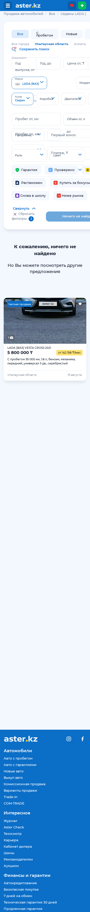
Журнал (10, 821)
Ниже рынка (72, 196)
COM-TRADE (14, 803)
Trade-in (11, 797)
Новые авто (14, 771)
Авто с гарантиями (20, 765)
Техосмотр (13, 834)
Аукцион (11, 866)
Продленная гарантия (23, 909)
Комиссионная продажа (24, 784)
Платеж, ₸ (59, 153)
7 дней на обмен (18, 896)
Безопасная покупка (21, 889)
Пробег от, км (27, 119)
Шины (9, 853)
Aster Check (14, 827)
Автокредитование (20, 883)
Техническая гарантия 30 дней (30, 902)
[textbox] (29, 83)
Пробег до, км (27, 134)
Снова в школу (33, 196)
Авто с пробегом (18, 758)
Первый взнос (63, 135)
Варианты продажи (20, 790)
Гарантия (29, 170)
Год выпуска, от (25, 66)
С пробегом (44, 34)
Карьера (11, 840)
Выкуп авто (13, 778)
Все (20, 34)
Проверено (64, 170)
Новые (71, 34)
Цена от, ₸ (75, 63)
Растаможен (31, 183)
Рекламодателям (18, 859)
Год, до (45, 63)
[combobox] (29, 83)
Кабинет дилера (18, 846)
